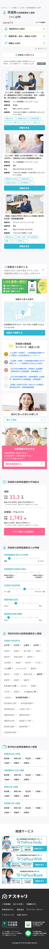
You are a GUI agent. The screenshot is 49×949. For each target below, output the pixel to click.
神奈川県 (17, 758)
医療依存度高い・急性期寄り (39, 576)
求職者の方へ (31, 904)
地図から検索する (14, 332)
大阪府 (6, 763)
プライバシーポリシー (35, 909)
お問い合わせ (22, 915)
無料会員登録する (14, 463)
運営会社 (20, 909)
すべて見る (41, 64)
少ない (6, 606)
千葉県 (37, 758)
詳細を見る (24, 127)
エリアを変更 (40, 22)
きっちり (41, 561)
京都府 (16, 763)
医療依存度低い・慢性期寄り (10, 576)
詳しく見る (12, 419)
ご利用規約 (6, 904)
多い (40, 606)
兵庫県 (26, 763)
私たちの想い (18, 904)
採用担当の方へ (8, 909)
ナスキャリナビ (8, 915)
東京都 (6, 758)
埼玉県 (28, 758)
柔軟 (5, 561)
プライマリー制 (39, 591)
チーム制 (7, 591)
